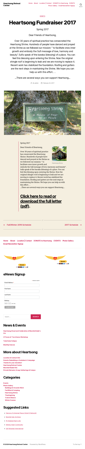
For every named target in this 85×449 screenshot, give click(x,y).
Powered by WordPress (38, 444)
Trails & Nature (10, 398)
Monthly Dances (9, 345)
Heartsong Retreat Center (11, 4)
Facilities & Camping (12, 390)
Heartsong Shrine (11, 393)
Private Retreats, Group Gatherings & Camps (19, 370)
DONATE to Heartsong (60, 3)
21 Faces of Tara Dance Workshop (15, 337)
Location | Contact (45, 3)
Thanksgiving (10, 395)
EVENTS (72, 3)
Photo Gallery (52, 6)
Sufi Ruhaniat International (14, 428)
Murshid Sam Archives (13, 417)
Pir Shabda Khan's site (13, 421)
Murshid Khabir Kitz (10, 368)
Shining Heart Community (14, 425)
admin (37, 83)
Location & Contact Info (11, 358)
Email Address (9, 283)
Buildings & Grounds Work (14, 388)
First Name (7, 288)
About (36, 3)
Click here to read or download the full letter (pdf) (41, 201)
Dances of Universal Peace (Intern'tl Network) (21, 413)
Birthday (6, 300)
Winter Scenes (10, 400)
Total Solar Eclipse (10, 341)
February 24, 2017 (48, 83)
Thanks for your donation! (12, 363)
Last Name (7, 294)
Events (42, 16)
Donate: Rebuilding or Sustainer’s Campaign (19, 360)
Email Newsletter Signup (67, 6)
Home (31, 3)
